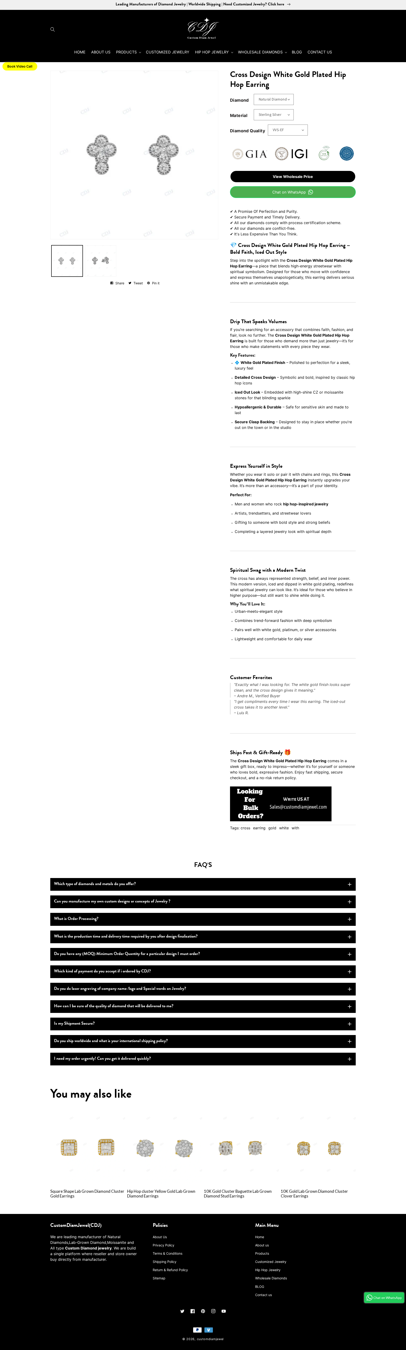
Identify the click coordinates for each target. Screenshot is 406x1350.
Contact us (263, 1295)
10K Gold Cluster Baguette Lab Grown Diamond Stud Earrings (238, 1194)
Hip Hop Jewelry (268, 1270)
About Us (160, 1237)
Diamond (239, 100)
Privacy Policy (163, 1245)
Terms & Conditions (167, 1253)
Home (259, 1237)
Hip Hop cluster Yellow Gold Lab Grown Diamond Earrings (161, 1194)
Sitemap (159, 1278)
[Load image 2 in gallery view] (100, 261)
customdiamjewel (210, 1339)
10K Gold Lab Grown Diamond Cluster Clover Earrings (314, 1194)
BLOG (259, 1287)
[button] (53, 29)
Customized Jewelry (270, 1262)
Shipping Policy (164, 1262)
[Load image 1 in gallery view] (67, 261)
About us (262, 1245)
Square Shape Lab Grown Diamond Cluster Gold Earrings (87, 1194)
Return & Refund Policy (170, 1270)
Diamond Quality (247, 130)
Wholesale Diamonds (271, 1278)
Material (238, 115)
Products (262, 1253)
